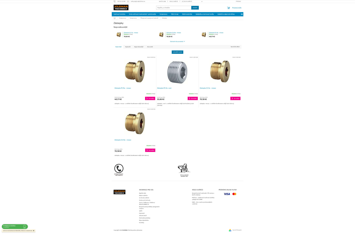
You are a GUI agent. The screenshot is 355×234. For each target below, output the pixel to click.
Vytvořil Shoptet (236, 230)
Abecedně (150, 47)
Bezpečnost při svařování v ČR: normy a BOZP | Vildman (203, 194)
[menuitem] (119, 14)
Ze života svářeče (187, 1)
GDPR (140, 211)
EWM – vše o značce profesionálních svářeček (202, 203)
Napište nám (162, 1)
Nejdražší (127, 47)
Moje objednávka (144, 220)
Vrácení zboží (143, 216)
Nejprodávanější (138, 47)
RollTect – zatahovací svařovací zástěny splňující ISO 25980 (203, 198)
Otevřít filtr (177, 52)
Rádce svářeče (174, 1)
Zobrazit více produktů (176, 41)
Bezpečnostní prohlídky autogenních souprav (149, 207)
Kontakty (141, 223)
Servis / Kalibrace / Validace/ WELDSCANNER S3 (147, 203)
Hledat (195, 7)
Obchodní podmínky (144, 218)
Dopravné (142, 213)
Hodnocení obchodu (144, 200)
